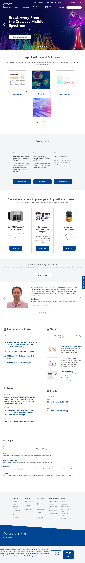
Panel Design (17, 94)
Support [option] (61, 7)
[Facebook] (18, 534)
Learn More (22, 181)
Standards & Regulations (40, 518)
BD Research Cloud (68, 358)
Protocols (41, 94)
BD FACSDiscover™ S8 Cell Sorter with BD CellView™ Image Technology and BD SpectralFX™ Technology (22, 345)
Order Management (10, 460)
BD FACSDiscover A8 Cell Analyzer (19, 363)
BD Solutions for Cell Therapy (57, 411)
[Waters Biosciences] (8, 537)
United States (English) (55, 2)
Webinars (6, 467)
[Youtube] (25, 534)
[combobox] (74, 7)
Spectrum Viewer (64, 94)
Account (6, 453)
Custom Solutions (29, 509)
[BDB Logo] (8, 5)
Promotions (15, 517)
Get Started (42, 181)
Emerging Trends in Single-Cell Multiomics (19, 421)
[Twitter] (21, 534)
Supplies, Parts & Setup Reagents (17, 511)
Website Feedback (83, 282)
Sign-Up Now (42, 275)
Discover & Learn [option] (35, 7)
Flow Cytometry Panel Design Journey (20, 351)
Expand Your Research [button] (20, 37)
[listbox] (16, 7)
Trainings (6, 473)
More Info (16, 248)
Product (5, 447)
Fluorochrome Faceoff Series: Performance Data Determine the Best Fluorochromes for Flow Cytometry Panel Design (20, 413)
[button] (38, 46)
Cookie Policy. (28, 556)
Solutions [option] (26, 7)
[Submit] (80, 7)
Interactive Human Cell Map (71, 346)
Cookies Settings (56, 554)
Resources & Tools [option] (49, 7)
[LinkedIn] (15, 534)
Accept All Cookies (68, 554)
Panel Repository (67, 372)
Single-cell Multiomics (42, 122)
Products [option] (16, 7)
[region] (42, 554)
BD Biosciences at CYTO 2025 (57, 402)
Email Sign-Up (64, 518)
